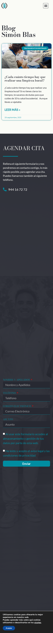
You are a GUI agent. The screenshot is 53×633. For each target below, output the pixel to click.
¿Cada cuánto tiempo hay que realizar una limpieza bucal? (25, 79)
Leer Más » (12, 109)
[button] (45, 5)
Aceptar (9, 628)
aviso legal (37, 451)
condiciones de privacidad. (19, 455)
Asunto (8, 419)
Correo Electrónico (17, 406)
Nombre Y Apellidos (16, 380)
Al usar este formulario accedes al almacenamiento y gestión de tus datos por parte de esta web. (25, 438)
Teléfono (9, 393)
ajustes (37, 622)
